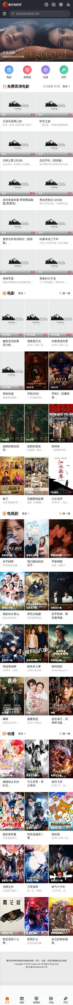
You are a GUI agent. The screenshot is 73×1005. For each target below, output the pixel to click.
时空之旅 (45, 121)
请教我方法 (34, 341)
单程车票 (8, 278)
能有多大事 (34, 666)
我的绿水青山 (11, 613)
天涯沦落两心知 (12, 121)
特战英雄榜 (9, 666)
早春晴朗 (57, 561)
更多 (66, 86)
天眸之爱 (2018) (13, 160)
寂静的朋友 (34, 446)
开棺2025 (33, 393)
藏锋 (5, 718)
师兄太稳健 (34, 613)
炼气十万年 (58, 886)
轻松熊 (56, 834)
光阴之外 (8, 886)
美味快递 (8, 393)
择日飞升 (57, 781)
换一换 (64, 293)
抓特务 (56, 446)
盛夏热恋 (32, 718)
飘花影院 (12, 4)
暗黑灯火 (32, 939)
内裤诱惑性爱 (60, 341)
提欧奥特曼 (9, 834)
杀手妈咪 (8, 561)
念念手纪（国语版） (52, 160)
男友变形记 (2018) (51, 199)
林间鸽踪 (57, 666)
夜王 (5, 498)
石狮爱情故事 (35, 498)
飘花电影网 (11, 961)
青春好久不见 (48, 278)
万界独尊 (32, 886)
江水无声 (57, 498)
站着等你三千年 (49, 239)
